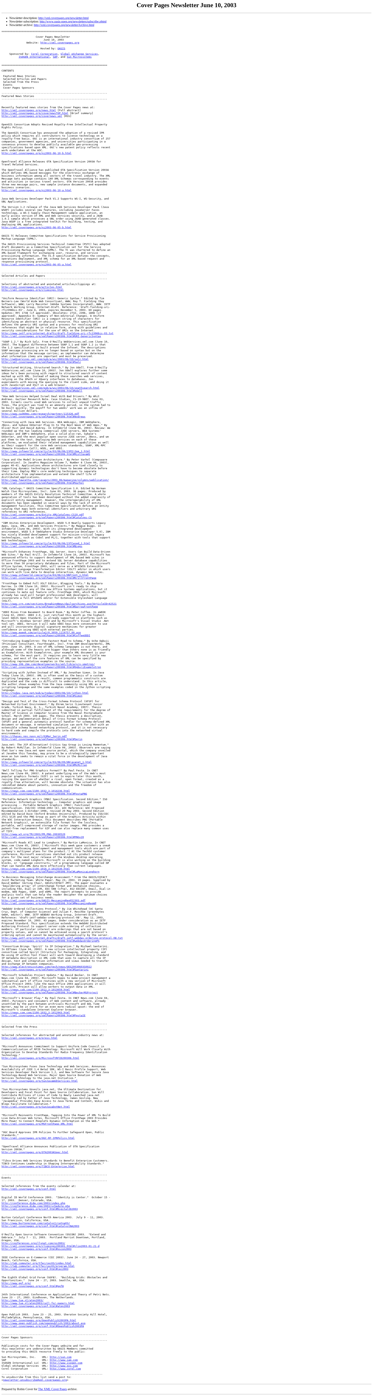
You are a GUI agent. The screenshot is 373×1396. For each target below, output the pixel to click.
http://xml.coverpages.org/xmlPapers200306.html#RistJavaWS (46, 454)
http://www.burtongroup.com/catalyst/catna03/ (36, 1223)
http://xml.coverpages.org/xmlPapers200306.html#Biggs (42, 546)
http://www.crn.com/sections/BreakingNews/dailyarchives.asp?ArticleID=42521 (59, 603)
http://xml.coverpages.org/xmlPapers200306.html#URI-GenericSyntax (51, 336)
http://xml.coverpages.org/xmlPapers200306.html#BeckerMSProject (50, 992)
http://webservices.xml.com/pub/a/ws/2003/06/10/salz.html (45, 359)
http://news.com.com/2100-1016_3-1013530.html (36, 868)
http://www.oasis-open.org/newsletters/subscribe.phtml (73, 21)
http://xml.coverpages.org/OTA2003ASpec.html (35, 1152)
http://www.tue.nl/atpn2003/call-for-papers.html (38, 1303)
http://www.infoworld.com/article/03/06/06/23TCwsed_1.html (46, 543)
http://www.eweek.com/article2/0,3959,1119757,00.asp (41, 632)
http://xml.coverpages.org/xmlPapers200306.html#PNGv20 (43, 837)
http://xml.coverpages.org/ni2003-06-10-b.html (36, 153)
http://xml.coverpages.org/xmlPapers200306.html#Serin (42, 739)
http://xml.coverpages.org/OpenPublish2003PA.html (39, 1320)
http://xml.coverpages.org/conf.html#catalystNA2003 (40, 1226)
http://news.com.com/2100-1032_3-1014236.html (36, 790)
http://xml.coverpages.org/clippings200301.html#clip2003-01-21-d (50, 1246)
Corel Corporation (44, 53)
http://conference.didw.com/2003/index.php (33, 1203)
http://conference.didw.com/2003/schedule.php (36, 1206)
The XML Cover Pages (52, 1389)
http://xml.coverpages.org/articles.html (32, 287)
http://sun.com (60, 1357)
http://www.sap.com (64, 1360)
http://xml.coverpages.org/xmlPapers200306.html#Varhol (43, 482)
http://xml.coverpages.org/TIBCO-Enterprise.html (38, 1166)
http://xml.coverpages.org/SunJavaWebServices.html (40, 1080)
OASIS (61, 48)
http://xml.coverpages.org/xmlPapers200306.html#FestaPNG (44, 793)
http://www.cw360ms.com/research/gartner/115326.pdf (40, 413)
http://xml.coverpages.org (59, 42)
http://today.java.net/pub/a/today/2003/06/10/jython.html (45, 692)
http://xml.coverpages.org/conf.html (29, 1189)
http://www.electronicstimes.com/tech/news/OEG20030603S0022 (47, 966)
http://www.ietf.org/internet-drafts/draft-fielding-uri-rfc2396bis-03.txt (57, 333)
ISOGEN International (34, 56)
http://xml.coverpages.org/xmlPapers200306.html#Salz (41, 362)
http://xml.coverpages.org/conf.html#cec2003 (35, 1269)
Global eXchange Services (79, 53)
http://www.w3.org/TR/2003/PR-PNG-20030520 (33, 834)
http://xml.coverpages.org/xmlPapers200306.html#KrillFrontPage (49, 577)
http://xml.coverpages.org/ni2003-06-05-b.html (36, 227)
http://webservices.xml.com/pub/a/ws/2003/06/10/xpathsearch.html (50, 387)
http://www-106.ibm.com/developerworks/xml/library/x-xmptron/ (48, 664)
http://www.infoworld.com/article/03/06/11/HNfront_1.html (45, 575)
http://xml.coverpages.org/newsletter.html (63, 18)
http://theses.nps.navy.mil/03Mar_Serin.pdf (34, 736)
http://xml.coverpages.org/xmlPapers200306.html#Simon (42, 695)
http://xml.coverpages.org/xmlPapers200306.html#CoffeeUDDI (46, 635)
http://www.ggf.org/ (16, 1283)
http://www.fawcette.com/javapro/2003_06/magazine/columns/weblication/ (55, 480)
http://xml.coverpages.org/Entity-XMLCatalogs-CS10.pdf (43, 514)
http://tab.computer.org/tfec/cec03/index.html (36, 1263)
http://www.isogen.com (66, 1362)
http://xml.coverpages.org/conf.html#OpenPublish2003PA (43, 1326)
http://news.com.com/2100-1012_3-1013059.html (36, 989)
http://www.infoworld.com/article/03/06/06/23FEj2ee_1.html (46, 451)
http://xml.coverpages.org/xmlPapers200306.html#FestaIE (43, 1015)
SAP (55, 56)
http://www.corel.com (65, 1368)
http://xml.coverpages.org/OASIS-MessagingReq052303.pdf (43, 900)
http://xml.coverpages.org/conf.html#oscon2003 (36, 1249)
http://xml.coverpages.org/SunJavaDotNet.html (36, 1106)
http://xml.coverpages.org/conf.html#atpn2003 (36, 1306)
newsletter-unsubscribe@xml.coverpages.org (35, 1380)
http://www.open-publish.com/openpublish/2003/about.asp (43, 1323)
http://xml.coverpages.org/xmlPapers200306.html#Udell (42, 390)
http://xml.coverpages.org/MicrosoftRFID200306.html (40, 1058)
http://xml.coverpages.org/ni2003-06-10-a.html (36, 190)
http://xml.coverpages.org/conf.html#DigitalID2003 (40, 1209)
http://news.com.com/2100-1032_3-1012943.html (36, 1012)
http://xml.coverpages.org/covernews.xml (32, 116)
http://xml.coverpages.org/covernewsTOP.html (35, 113)
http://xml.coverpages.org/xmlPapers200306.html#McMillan (44, 765)
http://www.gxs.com (64, 1365)
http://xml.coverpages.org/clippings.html (33, 290)
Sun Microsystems (79, 56)
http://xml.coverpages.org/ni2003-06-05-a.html (36, 264)
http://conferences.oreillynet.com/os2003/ (33, 1243)
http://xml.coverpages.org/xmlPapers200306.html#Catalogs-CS (47, 517)
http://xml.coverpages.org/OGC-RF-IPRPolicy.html (38, 1138)
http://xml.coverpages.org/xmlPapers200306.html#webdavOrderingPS (50, 940)
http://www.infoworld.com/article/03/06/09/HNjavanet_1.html (47, 762)
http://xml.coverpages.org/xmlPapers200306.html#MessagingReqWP (49, 903)
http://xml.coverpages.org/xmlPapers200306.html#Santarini (45, 969)
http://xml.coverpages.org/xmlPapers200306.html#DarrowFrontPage (50, 606)
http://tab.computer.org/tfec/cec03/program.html (38, 1266)
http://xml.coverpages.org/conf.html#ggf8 (33, 1286)
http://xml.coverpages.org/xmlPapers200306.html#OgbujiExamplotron (51, 667)
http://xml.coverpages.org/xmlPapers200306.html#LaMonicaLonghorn (50, 871)
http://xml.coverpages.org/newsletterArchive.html (64, 25)
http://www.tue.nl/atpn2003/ (23, 1300)
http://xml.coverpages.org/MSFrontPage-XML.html (37, 1123)
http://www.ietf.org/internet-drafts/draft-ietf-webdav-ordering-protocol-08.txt (62, 937)
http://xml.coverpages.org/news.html (29, 110)
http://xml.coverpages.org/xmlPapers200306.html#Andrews (43, 416)
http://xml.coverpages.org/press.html (30, 1038)
